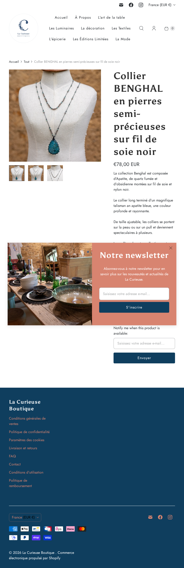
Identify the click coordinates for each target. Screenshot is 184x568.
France (160, 4)
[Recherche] (141, 28)
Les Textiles (121, 28)
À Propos (83, 17)
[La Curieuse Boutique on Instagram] (141, 5)
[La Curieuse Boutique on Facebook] (131, 5)
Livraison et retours (23, 448)
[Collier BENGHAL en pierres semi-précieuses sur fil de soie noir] (55, 115)
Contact (15, 464)
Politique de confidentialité (29, 431)
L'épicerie (57, 39)
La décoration (93, 28)
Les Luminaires (61, 28)
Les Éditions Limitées (90, 39)
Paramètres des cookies (26, 440)
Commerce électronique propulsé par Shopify (41, 555)
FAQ (12, 456)
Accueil (61, 17)
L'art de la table (111, 17)
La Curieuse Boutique (38, 552)
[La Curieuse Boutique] (23, 28)
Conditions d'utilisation (26, 472)
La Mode (123, 39)
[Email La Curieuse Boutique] (121, 5)
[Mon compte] (154, 28)
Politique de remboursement (20, 483)
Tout (26, 61)
